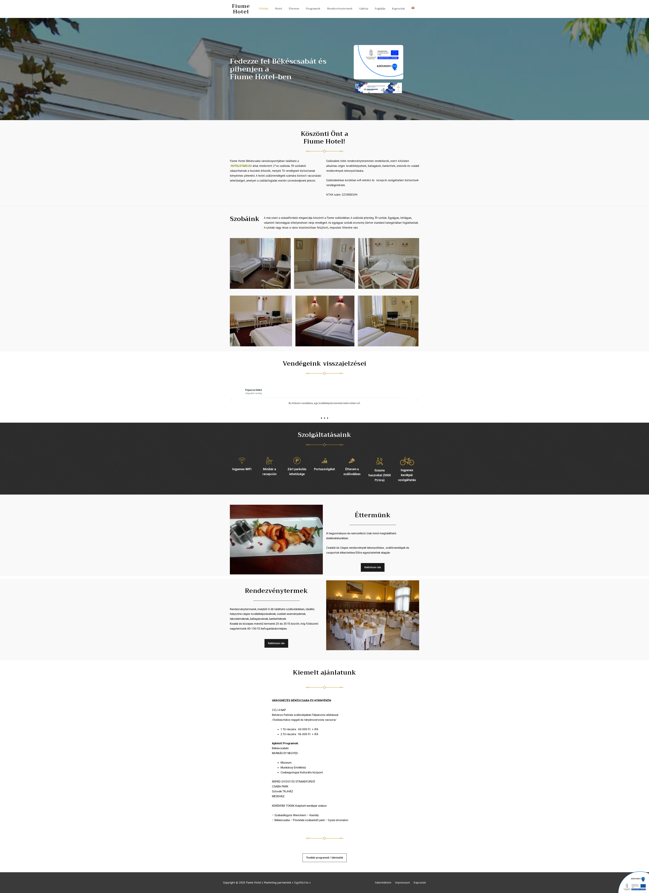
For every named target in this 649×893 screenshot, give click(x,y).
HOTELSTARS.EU (241, 166)
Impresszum (402, 882)
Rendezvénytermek (340, 8)
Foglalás (380, 8)
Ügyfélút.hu (301, 882)
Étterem (294, 8)
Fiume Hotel (241, 9)
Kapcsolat (398, 8)
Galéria (363, 8)
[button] (321, 418)
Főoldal (263, 8)
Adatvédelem (383, 882)
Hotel (278, 8)
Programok (313, 8)
